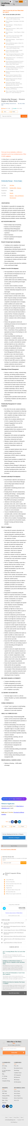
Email (14, 111)
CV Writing (4, 1076)
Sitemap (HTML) (6, 1095)
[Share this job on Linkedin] (19, 821)
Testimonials (4, 1098)
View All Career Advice (14, 993)
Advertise (4, 1102)
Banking (12, 195)
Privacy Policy (16, 1117)
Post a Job (16, 1065)
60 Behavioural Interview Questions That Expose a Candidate (14, 982)
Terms (22, 1117)
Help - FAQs (5, 1100)
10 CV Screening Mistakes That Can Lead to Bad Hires (14, 952)
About (6, 1117)
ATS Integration (17, 1075)
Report (22, 826)
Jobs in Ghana (17, 1091)
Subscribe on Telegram (14, 837)
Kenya (11, 1)
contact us (8, 156)
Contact (10, 1117)
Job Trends (4, 1078)
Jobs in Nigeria (17, 1095)
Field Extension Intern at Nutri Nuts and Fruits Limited (15, 936)
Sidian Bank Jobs (9, 885)
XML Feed (4, 1093)
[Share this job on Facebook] (12, 821)
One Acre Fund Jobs (10, 881)
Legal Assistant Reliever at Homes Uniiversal (13, 942)
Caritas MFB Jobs (10, 879)
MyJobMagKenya (14, 1122)
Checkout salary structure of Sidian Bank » (14, 912)
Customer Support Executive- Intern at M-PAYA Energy (15, 930)
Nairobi (11, 193)
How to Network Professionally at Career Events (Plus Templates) (14, 973)
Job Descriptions (17, 1082)
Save (5, 111)
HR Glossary (16, 1079)
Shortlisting (16, 1070)
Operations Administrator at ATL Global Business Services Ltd (14, 933)
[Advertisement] (14, 135)
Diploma (19, 188)
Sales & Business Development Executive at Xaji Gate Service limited (15, 927)
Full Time (12, 185)
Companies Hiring (6, 1080)
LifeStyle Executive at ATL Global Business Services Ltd (14, 939)
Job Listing (4, 1065)
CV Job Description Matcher (6, 1071)
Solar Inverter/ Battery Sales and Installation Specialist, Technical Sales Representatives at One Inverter (14, 84)
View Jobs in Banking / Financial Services (8, 103)
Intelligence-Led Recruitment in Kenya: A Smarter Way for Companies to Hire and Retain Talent (14, 962)
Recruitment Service (18, 1068)
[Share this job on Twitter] (15, 821)
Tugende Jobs (9, 887)
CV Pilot (4, 1068)
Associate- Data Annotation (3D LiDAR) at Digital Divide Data (14, 923)
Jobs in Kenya (17, 1093)
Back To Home (14, 845)
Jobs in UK (16, 1100)
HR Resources (17, 1077)
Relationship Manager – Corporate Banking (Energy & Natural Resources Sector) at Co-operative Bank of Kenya (15, 68)
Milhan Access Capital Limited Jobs (13, 893)
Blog (3, 1074)
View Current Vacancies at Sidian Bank (8, 849)
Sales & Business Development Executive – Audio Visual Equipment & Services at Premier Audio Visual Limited (15, 63)
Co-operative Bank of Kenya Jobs (13, 889)
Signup (20, 1)
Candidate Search (17, 1072)
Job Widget (4, 1091)
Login (16, 1)
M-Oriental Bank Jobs (10, 891)
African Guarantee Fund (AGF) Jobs (14, 883)
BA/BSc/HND (13, 188)
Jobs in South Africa (18, 1098)
